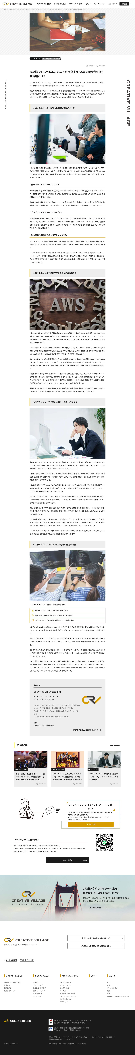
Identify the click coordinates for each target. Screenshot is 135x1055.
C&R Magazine (65, 1002)
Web (108, 982)
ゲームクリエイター (66, 985)
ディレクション (37, 996)
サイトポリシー (69, 1039)
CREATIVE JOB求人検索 (12, 982)
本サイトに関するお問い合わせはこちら (96, 938)
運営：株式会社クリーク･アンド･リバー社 (61, 1037)
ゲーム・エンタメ (112, 988)
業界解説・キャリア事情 (67, 993)
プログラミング (38, 985)
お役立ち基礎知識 (65, 999)
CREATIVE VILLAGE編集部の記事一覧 (87, 730)
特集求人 (7, 985)
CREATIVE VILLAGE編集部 (47, 691)
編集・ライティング (39, 991)
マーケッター (64, 991)
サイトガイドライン (27, 960)
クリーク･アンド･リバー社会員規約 (102, 1037)
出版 (108, 993)
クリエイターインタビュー (68, 996)
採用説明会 (8, 988)
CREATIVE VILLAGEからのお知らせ (119, 996)
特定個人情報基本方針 (55, 1039)
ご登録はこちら (90, 824)
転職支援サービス (10, 991)
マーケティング (38, 993)
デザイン (36, 982)
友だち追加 (67, 860)
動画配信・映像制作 (39, 988)
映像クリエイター (65, 988)
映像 (108, 985)
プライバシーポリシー (82, 1037)
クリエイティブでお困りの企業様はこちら (96, 946)
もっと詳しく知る (95, 908)
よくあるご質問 (11, 960)
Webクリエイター (65, 982)
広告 (108, 991)
